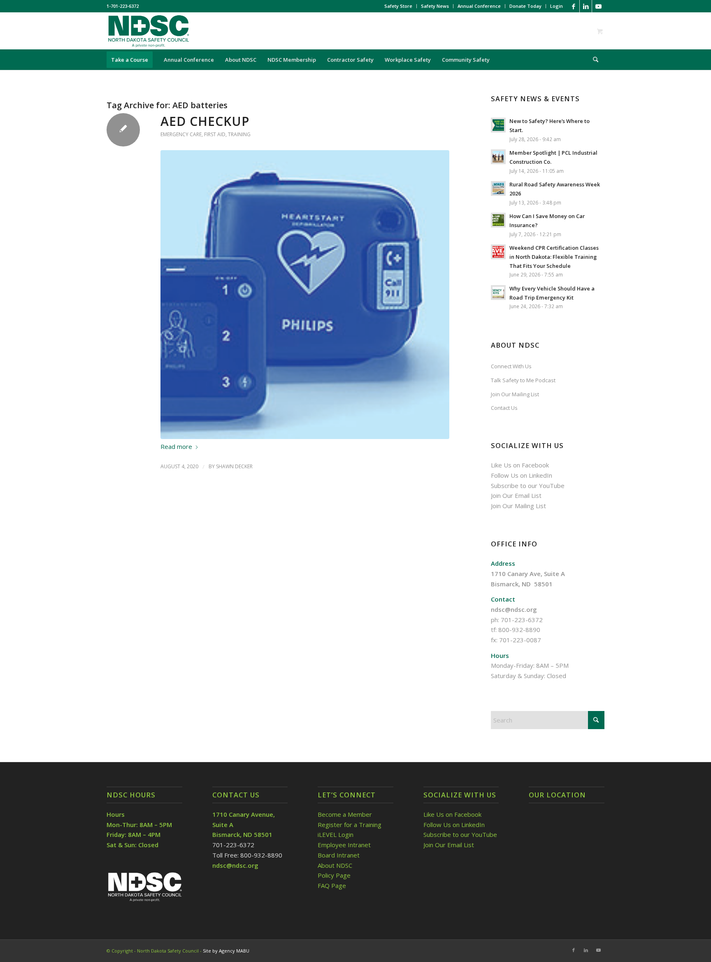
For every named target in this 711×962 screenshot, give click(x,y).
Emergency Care (181, 134)
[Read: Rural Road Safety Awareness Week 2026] (498, 188)
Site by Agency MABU (226, 951)
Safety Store (398, 6)
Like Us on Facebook (520, 465)
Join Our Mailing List (515, 394)
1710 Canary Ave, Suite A (528, 573)
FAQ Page (332, 885)
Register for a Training (349, 824)
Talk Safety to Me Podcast (523, 380)
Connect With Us (511, 366)
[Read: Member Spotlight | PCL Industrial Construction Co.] (498, 156)
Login (556, 6)
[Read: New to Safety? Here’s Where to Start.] (498, 125)
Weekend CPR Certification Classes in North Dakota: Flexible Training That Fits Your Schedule (554, 256)
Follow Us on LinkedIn (521, 475)
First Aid (214, 134)
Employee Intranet (344, 845)
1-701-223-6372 (123, 6)
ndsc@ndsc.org (514, 609)
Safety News (435, 6)
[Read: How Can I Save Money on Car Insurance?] (498, 220)
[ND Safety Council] (148, 30)
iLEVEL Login (336, 834)
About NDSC (335, 865)
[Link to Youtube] (598, 6)
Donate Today (525, 6)
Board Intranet (339, 855)
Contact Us (504, 407)
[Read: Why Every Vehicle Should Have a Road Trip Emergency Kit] (498, 292)
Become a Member (345, 814)
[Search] (593, 59)
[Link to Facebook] (573, 6)
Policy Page (334, 875)
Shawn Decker (234, 466)
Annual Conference (479, 6)
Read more (176, 446)
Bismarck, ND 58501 (522, 584)
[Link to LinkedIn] (586, 6)
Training (239, 134)
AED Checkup (204, 121)
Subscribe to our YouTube (528, 485)
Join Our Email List (516, 495)
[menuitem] (398, 6)
